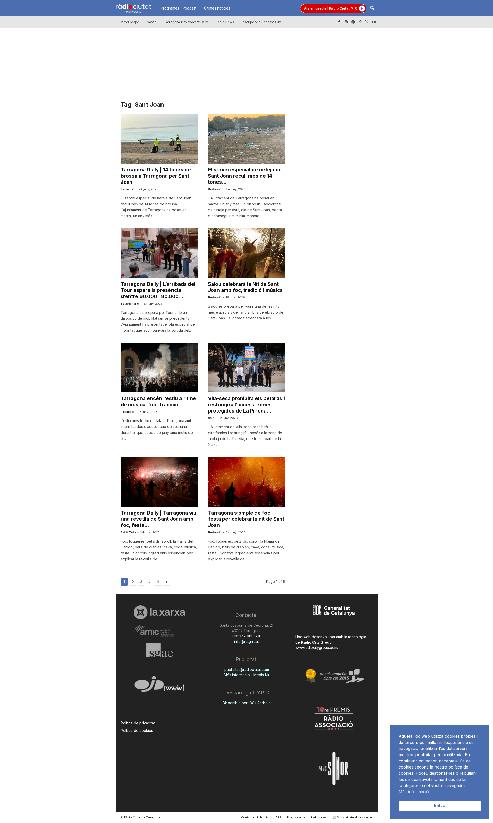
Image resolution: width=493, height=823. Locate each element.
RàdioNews (319, 817)
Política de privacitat (138, 723)
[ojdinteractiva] (159, 686)
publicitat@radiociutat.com (246, 669)
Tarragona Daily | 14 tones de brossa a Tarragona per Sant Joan (156, 176)
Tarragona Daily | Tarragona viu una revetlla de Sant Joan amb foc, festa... (158, 519)
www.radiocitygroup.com (316, 647)
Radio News (225, 22)
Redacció (127, 189)
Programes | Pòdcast (178, 8)
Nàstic (151, 22)
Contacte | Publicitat (255, 817)
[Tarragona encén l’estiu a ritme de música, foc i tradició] (159, 367)
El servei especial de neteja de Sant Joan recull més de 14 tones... (245, 176)
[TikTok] (360, 22)
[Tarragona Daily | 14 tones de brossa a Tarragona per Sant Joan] (159, 139)
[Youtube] (374, 22)
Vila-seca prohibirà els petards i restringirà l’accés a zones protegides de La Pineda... (246, 405)
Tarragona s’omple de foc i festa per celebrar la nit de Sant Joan (246, 519)
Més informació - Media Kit (246, 675)
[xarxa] (159, 612)
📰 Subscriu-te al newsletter (353, 817)
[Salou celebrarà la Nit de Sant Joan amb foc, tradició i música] (246, 253)
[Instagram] (346, 22)
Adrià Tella (128, 532)
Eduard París (130, 303)
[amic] (159, 631)
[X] (367, 22)
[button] (372, 8)
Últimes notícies (217, 8)
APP (278, 817)
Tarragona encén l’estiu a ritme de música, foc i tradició (158, 402)
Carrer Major (129, 22)
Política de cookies (137, 730)
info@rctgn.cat (246, 641)
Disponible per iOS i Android (247, 703)
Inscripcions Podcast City (261, 22)
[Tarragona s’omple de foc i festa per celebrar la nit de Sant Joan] (246, 482)
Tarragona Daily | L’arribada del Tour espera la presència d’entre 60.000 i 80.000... (158, 290)
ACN (211, 418)
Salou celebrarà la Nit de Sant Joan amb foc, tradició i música (245, 287)
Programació (296, 817)
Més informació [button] (414, 791)
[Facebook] (339, 22)
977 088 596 (249, 636)
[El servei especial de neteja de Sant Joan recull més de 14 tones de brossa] (246, 139)
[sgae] (159, 650)
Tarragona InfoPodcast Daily (186, 22)
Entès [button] (439, 805)
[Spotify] (353, 22)
